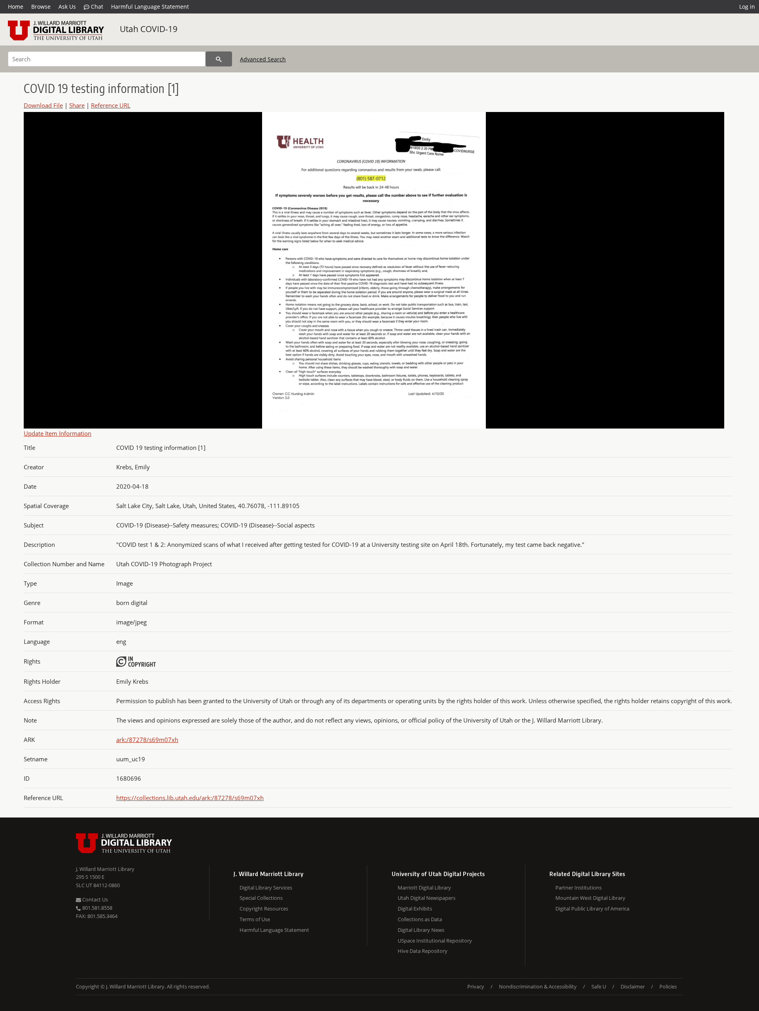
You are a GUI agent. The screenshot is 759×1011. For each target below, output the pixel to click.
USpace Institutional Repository (435, 940)
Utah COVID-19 (148, 28)
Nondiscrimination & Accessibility (538, 986)
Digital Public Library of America (592, 908)
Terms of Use (255, 919)
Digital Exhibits (415, 908)
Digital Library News (421, 929)
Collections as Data (420, 919)
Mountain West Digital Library (590, 897)
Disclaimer (633, 986)
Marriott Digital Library (424, 887)
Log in (747, 6)
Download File (43, 105)
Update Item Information (57, 433)
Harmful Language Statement (150, 6)
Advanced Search (263, 59)
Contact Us (94, 899)
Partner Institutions (578, 887)
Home (15, 6)
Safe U (598, 986)
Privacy (475, 986)
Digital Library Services (266, 887)
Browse (41, 6)
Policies (668, 986)
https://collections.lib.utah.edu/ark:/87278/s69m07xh (190, 798)
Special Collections (261, 897)
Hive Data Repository (422, 950)
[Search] (219, 58)
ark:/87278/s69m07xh (147, 740)
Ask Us (67, 6)
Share (77, 105)
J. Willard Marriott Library (105, 869)
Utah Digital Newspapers (426, 897)
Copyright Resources (264, 908)
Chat (96, 6)
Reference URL (110, 105)
